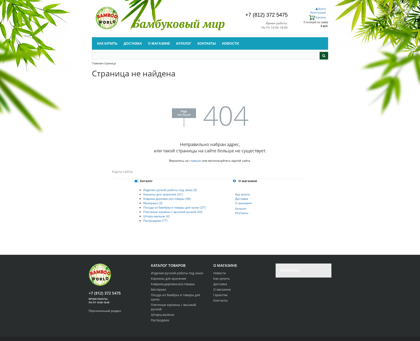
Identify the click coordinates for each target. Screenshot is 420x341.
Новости (219, 273)
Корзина (320, 17)
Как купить (242, 194)
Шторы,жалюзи (162, 315)
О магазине (243, 203)
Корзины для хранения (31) (163, 194)
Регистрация (318, 12)
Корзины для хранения (168, 278)
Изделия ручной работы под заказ (177, 273)
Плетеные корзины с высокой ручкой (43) (173, 211)
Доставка (241, 198)
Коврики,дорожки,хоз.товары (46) (167, 198)
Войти (322, 9)
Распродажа (160, 320)
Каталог (240, 208)
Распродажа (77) (155, 220)
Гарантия (220, 295)
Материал (158, 289)
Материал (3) (153, 203)
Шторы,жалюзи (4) (156, 216)
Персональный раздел (105, 310)
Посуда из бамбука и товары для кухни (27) (174, 207)
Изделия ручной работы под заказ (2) (170, 190)
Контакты (241, 213)
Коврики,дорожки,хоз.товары (173, 284)
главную (195, 160)
